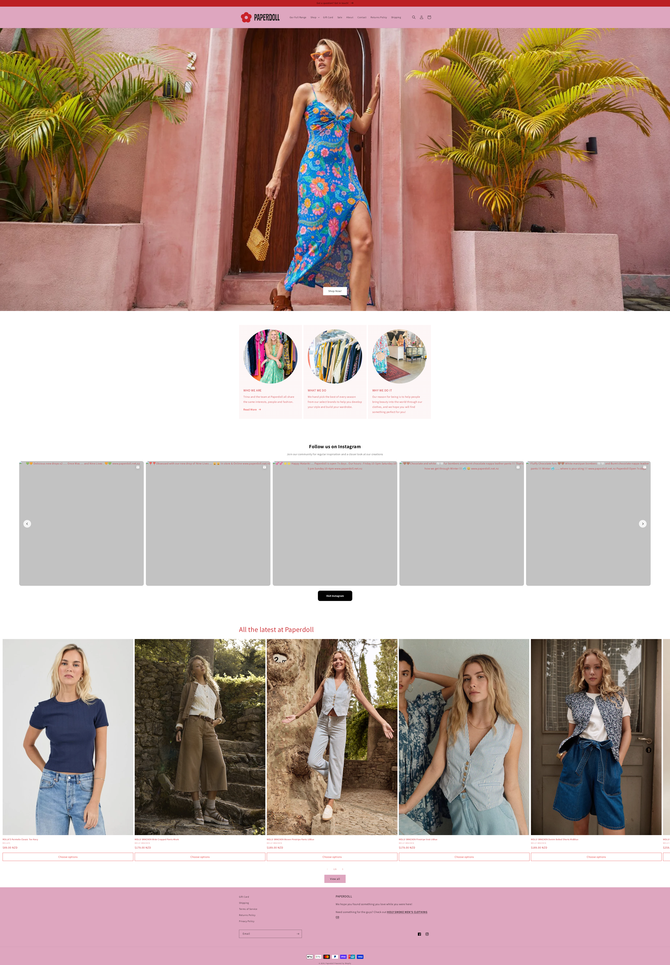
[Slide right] (343, 869)
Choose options (68, 856)
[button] (314, 17)
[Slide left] (327, 869)
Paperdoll (330, 963)
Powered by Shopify (342, 963)
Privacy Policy (246, 921)
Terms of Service (248, 909)
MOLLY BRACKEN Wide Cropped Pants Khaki (157, 839)
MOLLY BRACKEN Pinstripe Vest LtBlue (418, 839)
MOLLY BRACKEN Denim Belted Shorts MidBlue (554, 839)
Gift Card (244, 896)
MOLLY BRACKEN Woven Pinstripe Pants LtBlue (290, 839)
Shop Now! (335, 291)
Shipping (244, 902)
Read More (250, 409)
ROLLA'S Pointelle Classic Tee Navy (20, 839)
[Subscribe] (298, 934)
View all (335, 878)
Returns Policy (247, 915)
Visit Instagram (335, 595)
